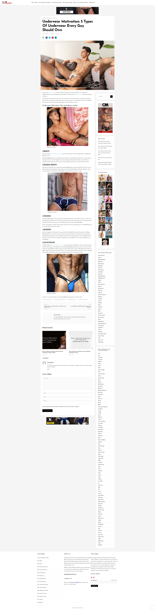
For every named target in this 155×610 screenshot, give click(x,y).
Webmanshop (100, 342)
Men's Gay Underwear (41, 572)
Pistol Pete (100, 514)
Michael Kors (100, 507)
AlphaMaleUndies (101, 259)
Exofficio (99, 433)
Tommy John (100, 534)
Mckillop (99, 505)
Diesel (99, 437)
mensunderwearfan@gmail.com (75, 582)
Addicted (100, 361)
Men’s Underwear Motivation (44, 2)
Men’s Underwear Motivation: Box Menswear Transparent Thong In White (104, 153)
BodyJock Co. (100, 261)
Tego (99, 528)
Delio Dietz (100, 431)
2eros (99, 353)
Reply (48, 369)
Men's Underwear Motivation (49, 18)
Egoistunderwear (101, 284)
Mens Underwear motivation (59, 299)
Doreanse (100, 441)
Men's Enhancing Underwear (42, 566)
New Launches (35, 2)
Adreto (99, 257)
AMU (99, 371)
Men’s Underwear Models (82, 2)
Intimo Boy (100, 290)
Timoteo (99, 532)
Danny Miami (100, 429)
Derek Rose (100, 435)
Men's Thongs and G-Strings (42, 584)
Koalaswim (100, 296)
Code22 (99, 413)
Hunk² (99, 472)
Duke (99, 448)
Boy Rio (99, 400)
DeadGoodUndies (101, 276)
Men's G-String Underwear (42, 569)
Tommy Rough (101, 325)
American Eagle (101, 369)
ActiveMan (100, 359)
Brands (74, 2)
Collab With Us (92, 2)
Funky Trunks (100, 458)
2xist (99, 355)
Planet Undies (101, 317)
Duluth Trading (101, 446)
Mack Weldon (101, 495)
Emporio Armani (101, 452)
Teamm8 (99, 526)
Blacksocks (100, 388)
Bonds (99, 396)
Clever (99, 415)
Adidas (99, 363)
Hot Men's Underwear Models (43, 557)
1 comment (58, 33)
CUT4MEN (100, 427)
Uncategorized (40, 602)
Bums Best (100, 267)
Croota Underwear (102, 421)
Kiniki (99, 487)
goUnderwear (101, 288)
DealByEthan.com (101, 278)
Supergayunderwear (102, 323)
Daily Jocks (100, 274)
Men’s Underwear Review (57, 2)
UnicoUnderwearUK (102, 333)
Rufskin (99, 520)
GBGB (99, 460)
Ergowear (100, 450)
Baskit (99, 380)
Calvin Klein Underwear (102, 406)
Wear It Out (100, 340)
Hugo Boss (100, 470)
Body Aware (100, 394)
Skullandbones (101, 321)
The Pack (100, 530)
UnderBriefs (100, 327)
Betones (99, 382)
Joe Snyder (100, 481)
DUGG (99, 282)
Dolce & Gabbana (101, 439)
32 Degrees (100, 357)
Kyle (99, 489)
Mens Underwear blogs (47, 299)
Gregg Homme (101, 464)
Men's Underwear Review (42, 593)
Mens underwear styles (72, 299)
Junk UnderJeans (50, 362)
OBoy (99, 311)
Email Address (94, 580)
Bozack (99, 402)
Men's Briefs (39, 563)
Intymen (99, 474)
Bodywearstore (101, 263)
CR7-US (99, 419)
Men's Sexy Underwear (41, 581)
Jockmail (99, 479)
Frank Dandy (100, 456)
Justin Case (100, 485)
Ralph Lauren (101, 518)
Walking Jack (100, 540)
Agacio (99, 365)
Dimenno (99, 280)
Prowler (99, 516)
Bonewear (100, 398)
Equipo (99, 454)
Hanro (99, 468)
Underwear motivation (83, 299)
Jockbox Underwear (102, 294)
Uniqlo (99, 538)
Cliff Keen (100, 417)
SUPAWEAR (100, 524)
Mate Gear (100, 503)
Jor (98, 483)
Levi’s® (99, 491)
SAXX (99, 522)
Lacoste (99, 493)
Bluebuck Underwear (102, 390)
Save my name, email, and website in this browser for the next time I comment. (60, 406)
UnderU (99, 329)
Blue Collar (100, 392)
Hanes (99, 466)
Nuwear (99, 309)
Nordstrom (100, 307)
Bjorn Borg (100, 386)
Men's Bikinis (39, 560)
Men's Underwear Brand (41, 587)
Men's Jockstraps (40, 575)
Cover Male (100, 423)
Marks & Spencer (101, 501)
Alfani (99, 367)
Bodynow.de (100, 265)
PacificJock (100, 313)
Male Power (100, 497)
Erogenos (100, 286)
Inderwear (100, 292)
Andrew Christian (101, 373)
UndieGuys (100, 331)
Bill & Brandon (101, 384)
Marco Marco (101, 499)
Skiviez (99, 319)
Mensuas (100, 300)
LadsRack (100, 298)
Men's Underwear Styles (41, 596)
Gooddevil (100, 462)
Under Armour (101, 536)
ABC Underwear (101, 255)
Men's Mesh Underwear (41, 578)
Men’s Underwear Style (67, 2)
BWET (99, 404)
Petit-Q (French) (101, 315)
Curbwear (100, 425)
